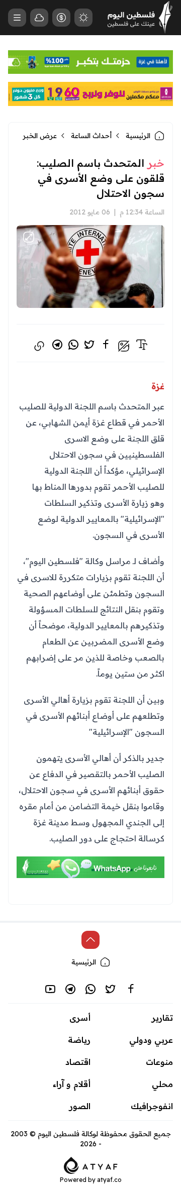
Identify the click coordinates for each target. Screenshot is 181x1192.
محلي (162, 1084)
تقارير (162, 1018)
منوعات (159, 1062)
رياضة (79, 1040)
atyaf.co (109, 1179)
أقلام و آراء (71, 1084)
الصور (79, 1106)
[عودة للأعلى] (90, 940)
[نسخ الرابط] (39, 346)
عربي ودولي (151, 1040)
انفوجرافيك (152, 1106)
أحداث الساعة (91, 135)
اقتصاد (77, 1062)
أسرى (79, 1018)
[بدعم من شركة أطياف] (91, 1164)
